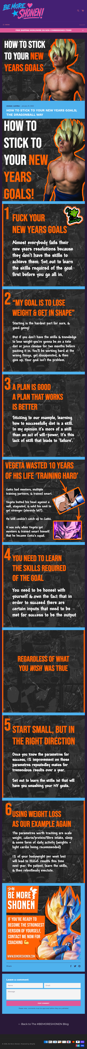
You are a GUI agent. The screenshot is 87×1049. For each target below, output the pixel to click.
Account (82, 25)
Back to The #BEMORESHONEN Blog (45, 1024)
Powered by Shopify (28, 1044)
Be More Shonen (14, 1044)
